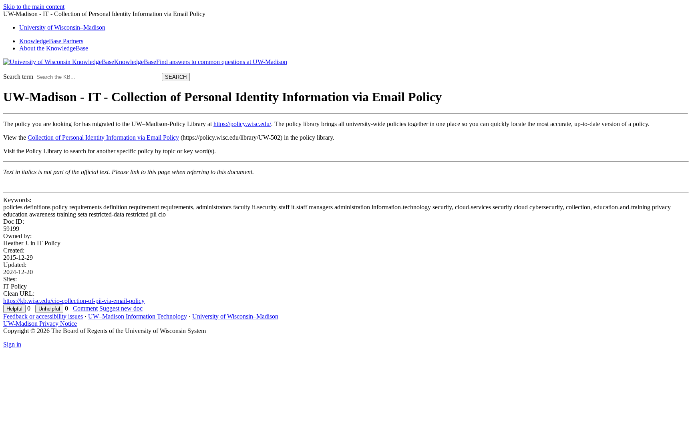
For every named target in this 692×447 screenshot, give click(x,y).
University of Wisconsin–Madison (235, 316)
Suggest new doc (121, 308)
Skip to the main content (33, 6)
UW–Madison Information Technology (137, 316)
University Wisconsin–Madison (62, 27)
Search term (18, 76)
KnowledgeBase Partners (51, 41)
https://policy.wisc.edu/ (242, 123)
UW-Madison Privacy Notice (40, 323)
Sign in (12, 344)
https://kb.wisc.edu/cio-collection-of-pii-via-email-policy (74, 300)
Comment (85, 308)
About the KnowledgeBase (53, 48)
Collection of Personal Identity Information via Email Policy (103, 137)
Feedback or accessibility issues (43, 316)
